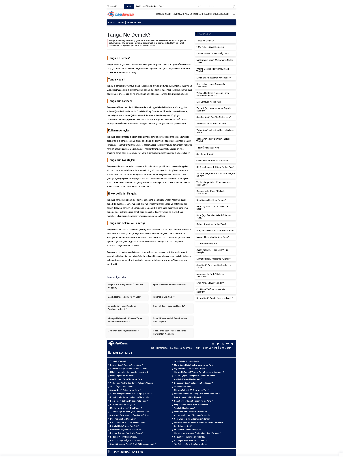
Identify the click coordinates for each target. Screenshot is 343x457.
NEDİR (168, 14)
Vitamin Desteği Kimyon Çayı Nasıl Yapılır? (128, 369)
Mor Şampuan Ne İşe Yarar (122, 376)
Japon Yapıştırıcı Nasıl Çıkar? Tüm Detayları (129, 412)
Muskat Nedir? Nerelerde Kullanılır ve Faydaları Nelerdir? (199, 422)
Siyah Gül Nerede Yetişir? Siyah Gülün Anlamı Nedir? (133, 444)
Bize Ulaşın (225, 347)
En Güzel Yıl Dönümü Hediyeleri (187, 430)
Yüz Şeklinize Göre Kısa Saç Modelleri (190, 444)
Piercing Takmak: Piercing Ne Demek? (126, 433)
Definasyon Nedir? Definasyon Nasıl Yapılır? (193, 383)
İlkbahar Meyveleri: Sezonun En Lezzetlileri (129, 372)
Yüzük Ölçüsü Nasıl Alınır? (121, 387)
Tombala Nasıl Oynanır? (184, 408)
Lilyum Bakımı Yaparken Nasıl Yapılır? (190, 369)
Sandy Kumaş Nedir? (183, 426)
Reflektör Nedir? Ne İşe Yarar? (123, 437)
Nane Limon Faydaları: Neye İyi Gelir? (126, 430)
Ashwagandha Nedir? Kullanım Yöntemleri (192, 415)
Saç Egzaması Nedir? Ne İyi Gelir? (124, 297)
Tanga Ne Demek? (143, 6)
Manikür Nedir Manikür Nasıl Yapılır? (126, 408)
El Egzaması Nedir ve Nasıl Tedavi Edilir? (192, 404)
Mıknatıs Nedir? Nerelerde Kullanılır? (190, 412)
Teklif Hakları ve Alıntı (205, 347)
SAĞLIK (160, 14)
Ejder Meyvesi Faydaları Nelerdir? (169, 284)
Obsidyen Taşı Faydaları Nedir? (123, 330)
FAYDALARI (178, 14)
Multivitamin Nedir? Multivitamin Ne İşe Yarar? (194, 365)
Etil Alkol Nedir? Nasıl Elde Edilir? (124, 426)
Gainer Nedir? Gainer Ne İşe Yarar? (125, 390)
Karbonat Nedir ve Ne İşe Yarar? (124, 404)
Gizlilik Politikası (159, 347)
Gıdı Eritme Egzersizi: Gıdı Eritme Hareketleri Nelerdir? (169, 332)
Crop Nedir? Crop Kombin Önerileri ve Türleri (129, 415)
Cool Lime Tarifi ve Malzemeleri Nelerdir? (192, 419)
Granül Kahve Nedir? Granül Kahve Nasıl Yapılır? (170, 320)
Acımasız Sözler (116, 22)
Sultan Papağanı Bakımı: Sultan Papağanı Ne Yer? (131, 394)
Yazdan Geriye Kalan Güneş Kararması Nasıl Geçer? (197, 394)
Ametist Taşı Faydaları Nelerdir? (169, 306)
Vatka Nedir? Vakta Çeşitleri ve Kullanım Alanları (131, 383)
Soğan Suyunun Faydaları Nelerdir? (189, 437)
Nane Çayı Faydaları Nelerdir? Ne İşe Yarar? (193, 401)
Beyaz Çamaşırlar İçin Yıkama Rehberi (126, 440)
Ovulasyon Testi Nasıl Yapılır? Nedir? (190, 440)
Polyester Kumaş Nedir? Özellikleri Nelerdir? (125, 286)
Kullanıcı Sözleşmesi (181, 347)
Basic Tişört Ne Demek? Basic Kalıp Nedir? (129, 401)
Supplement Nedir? (182, 387)
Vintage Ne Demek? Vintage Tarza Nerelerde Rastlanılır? (125, 320)
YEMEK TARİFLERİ (194, 14)
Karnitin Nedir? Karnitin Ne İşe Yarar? (126, 365)
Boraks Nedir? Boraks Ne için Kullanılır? (127, 422)
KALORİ (208, 14)
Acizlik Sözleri (134, 22)
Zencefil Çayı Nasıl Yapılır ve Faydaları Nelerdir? (122, 308)
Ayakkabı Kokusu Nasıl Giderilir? (188, 379)
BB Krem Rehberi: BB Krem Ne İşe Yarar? (191, 390)
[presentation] (199, 6)
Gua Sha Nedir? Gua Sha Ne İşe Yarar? (127, 379)
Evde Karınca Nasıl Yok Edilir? (123, 419)
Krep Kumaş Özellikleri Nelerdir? (188, 397)
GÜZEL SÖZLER (221, 14)
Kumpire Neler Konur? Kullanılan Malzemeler (130, 397)
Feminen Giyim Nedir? (164, 297)
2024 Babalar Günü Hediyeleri (187, 361)
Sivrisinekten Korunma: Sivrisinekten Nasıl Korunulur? (197, 433)
